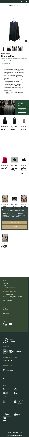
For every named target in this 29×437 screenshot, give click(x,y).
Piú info (4, 219)
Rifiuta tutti (14, 222)
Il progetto (5, 284)
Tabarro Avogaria (13, 128)
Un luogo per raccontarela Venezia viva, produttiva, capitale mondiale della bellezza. (12, 296)
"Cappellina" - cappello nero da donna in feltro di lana (24, 170)
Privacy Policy (6, 313)
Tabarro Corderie (23, 128)
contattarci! (7, 93)
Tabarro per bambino (4, 167)
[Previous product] (26, 14)
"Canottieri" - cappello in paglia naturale (4, 247)
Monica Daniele (4, 126)
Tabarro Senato (3, 128)
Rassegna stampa (7, 300)
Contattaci (5, 309)
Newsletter (17, 1)
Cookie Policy (6, 312)
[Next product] (27, 14)
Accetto (14, 227)
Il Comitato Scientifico (9, 287)
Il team (4, 285)
